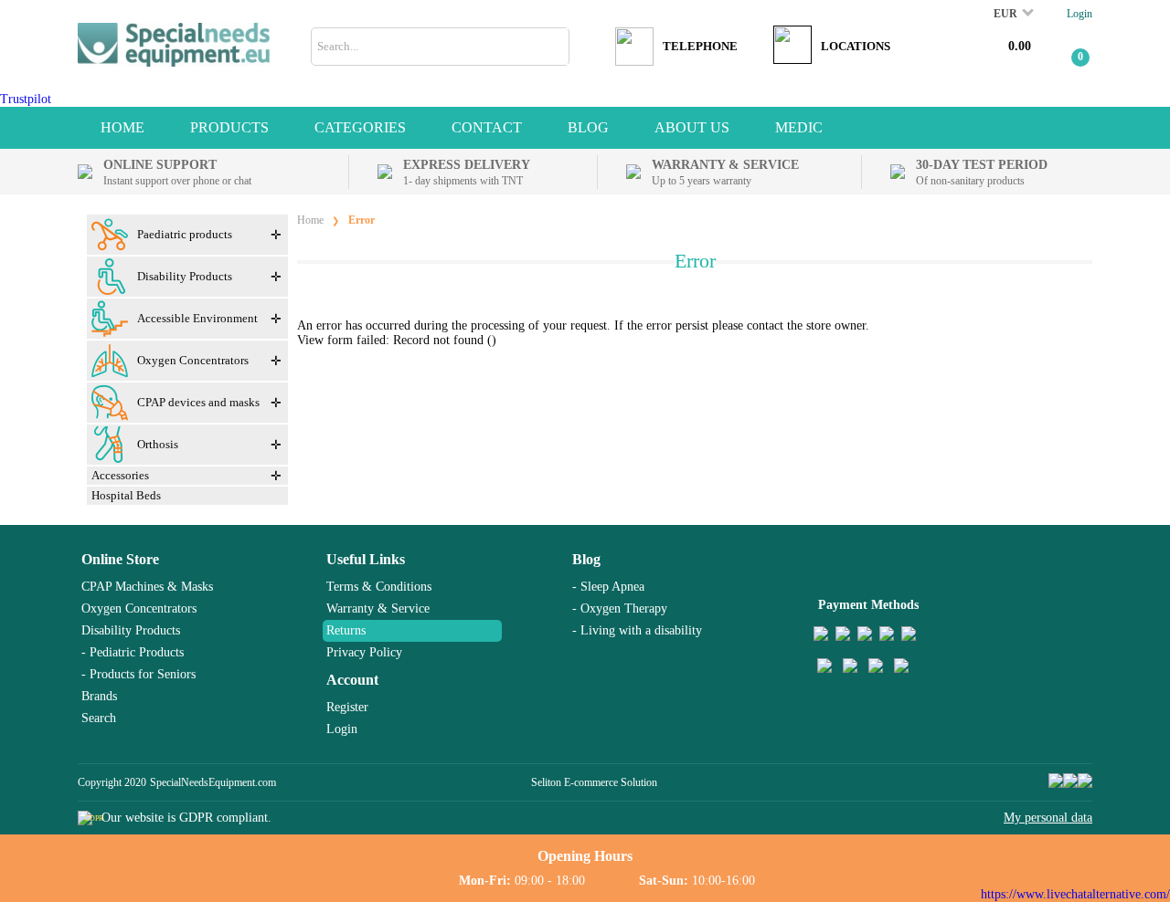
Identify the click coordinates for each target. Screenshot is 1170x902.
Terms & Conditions (378, 586)
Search (98, 718)
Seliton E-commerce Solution (594, 782)
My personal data (1048, 817)
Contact (487, 127)
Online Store (120, 559)
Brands (99, 696)
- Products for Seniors (138, 674)
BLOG (588, 127)
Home (122, 127)
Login (1079, 13)
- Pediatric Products (132, 652)
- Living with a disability (637, 630)
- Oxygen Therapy (619, 608)
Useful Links (365, 559)
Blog (586, 559)
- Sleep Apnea (608, 586)
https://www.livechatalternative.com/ (1075, 894)
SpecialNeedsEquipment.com (213, 782)
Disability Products (130, 630)
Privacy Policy (364, 652)
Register (347, 707)
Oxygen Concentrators (139, 608)
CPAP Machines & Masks (147, 586)
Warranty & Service (378, 608)
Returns (346, 630)
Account (352, 679)
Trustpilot (25, 99)
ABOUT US (691, 127)
